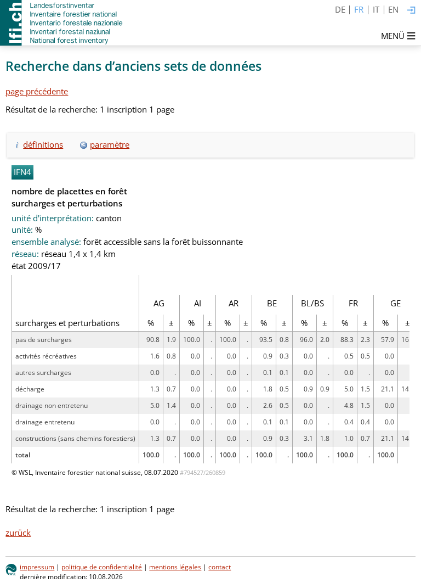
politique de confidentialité (101, 567)
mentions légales (175, 567)
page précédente (36, 91)
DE (340, 9)
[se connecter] (411, 11)
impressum (37, 567)
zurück (18, 532)
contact (219, 567)
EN (393, 9)
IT (376, 9)
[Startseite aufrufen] (62, 23)
